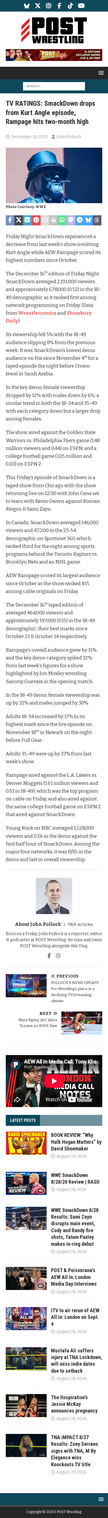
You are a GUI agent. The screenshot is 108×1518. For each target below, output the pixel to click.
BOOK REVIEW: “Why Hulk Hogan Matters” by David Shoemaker (76, 1142)
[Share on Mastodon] (71, 220)
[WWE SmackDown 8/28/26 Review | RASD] (26, 1183)
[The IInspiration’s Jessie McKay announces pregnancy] (26, 1405)
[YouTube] (81, 6)
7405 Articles (80, 924)
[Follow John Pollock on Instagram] (56, 956)
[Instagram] (48, 6)
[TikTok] (70, 6)
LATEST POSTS (23, 1120)
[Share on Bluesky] (88, 220)
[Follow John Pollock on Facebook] (49, 956)
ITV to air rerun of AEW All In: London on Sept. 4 (75, 1317)
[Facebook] (59, 6)
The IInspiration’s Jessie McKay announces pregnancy (74, 1404)
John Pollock (68, 136)
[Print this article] (53, 220)
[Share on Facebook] (10, 220)
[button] (100, 72)
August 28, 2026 (71, 1189)
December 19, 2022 (29, 136)
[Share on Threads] (97, 220)
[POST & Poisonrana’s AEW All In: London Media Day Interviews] (26, 1278)
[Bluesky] (27, 6)
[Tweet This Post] (18, 220)
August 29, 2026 (71, 1156)
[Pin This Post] (36, 220)
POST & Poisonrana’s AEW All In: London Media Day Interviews (74, 1277)
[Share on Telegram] (79, 220)
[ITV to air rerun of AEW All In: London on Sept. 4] (26, 1318)
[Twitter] (38, 6)
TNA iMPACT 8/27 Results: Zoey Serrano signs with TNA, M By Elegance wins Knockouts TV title (74, 1450)
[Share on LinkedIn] (27, 220)
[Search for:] (54, 86)
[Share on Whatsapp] (62, 220)
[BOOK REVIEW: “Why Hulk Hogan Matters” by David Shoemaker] (26, 1143)
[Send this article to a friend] (45, 220)
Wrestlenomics (37, 313)
